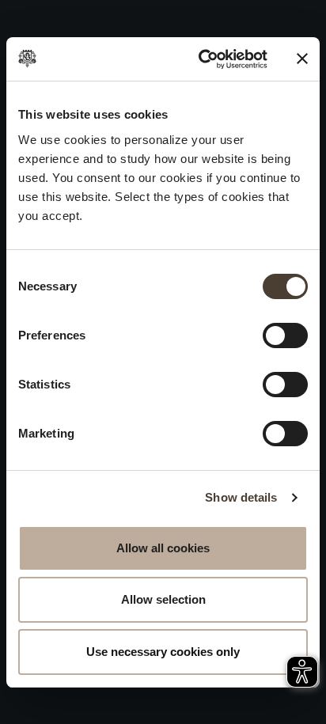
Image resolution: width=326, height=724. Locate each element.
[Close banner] (302, 58)
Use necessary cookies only (163, 651)
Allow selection (163, 599)
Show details (241, 497)
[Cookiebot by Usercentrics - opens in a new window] (201, 59)
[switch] (285, 335)
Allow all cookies (163, 548)
